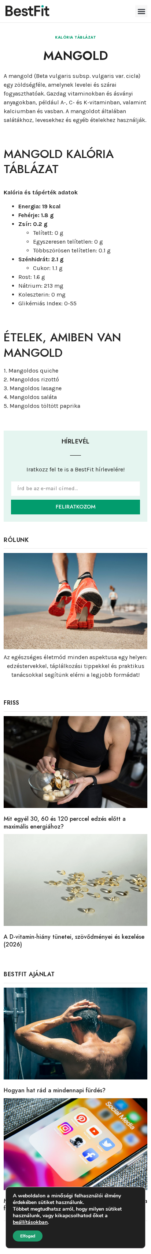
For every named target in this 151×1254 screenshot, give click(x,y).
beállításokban (30, 1222)
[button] (141, 11)
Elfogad (27, 1236)
